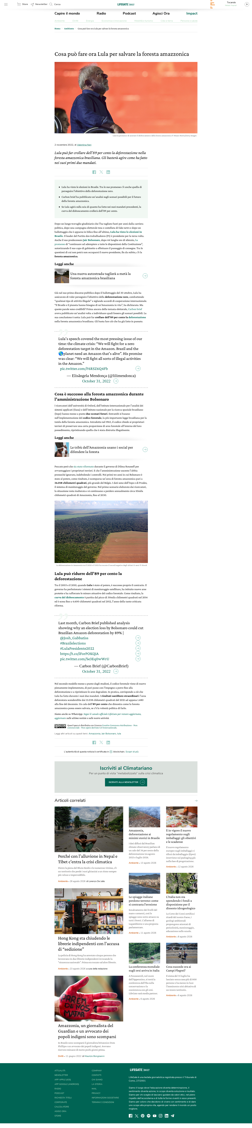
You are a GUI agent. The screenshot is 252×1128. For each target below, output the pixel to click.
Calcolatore (62, 1106)
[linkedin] (166, 1116)
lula (119, 733)
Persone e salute (189, 20)
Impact (191, 13)
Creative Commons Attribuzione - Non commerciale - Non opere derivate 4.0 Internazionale (102, 726)
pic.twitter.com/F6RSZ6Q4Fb (84, 368)
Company (97, 1070)
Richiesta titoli (63, 1097)
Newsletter (41, 4)
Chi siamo (97, 1079)
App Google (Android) (67, 1084)
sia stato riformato (84, 466)
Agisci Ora (161, 13)
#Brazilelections (73, 643)
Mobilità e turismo (143, 20)
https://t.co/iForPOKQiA (79, 653)
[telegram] (172, 1116)
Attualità (60, 1070)
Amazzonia (94, 733)
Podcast (129, 13)
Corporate (61, 1102)
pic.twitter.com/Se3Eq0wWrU (84, 659)
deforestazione (137, 317)
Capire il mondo (67, 13)
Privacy (96, 1093)
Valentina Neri (84, 144)
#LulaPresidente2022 (77, 648)
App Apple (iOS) (63, 1079)
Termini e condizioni (103, 1102)
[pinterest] (142, 1116)
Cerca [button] (57, 4)
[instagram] (160, 1116)
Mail (94, 1088)
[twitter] (136, 1116)
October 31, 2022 (96, 381)
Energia (90, 20)
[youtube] (154, 1116)
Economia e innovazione (114, 20)
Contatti (96, 1075)
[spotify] (148, 1116)
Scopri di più (132, 751)
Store (25, 4)
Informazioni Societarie (105, 1097)
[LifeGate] (126, 4)
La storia (97, 1084)
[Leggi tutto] (195, 800)
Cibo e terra (167, 20)
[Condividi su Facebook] (94, 172)
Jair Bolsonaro (91, 239)
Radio (101, 13)
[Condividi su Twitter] (101, 172)
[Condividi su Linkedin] (108, 172)
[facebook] (130, 1116)
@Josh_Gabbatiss (74, 638)
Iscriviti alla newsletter (123, 782)
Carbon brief (135, 309)
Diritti (75, 20)
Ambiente (60, 20)
